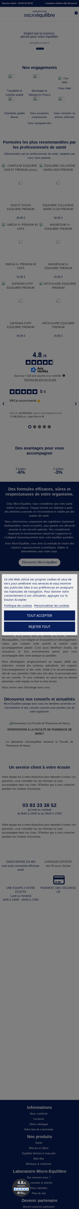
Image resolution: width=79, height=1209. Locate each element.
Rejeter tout (39, 626)
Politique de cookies (18, 605)
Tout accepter (39, 615)
